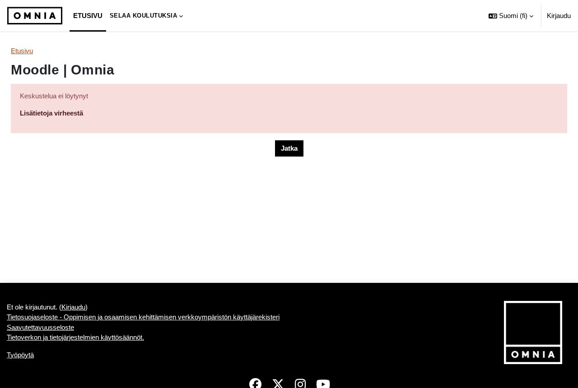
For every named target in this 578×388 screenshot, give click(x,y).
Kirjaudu (559, 15)
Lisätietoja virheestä (51, 113)
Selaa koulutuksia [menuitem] (143, 15)
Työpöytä (20, 355)
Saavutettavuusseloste (40, 327)
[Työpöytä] (34, 16)
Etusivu (22, 51)
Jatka (289, 148)
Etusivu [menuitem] (88, 15)
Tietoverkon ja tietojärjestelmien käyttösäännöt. (75, 337)
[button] (511, 16)
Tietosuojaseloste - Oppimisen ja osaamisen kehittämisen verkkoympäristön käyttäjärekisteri (143, 317)
